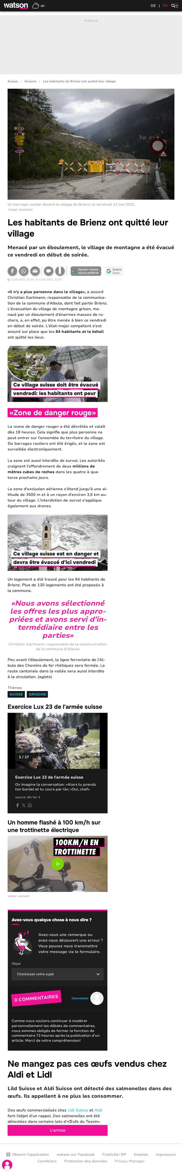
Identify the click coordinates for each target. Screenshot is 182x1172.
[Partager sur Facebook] (12, 271)
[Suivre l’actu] (114, 271)
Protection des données (85, 1161)
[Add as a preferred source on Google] (86, 271)
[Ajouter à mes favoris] (60, 271)
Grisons (30, 81)
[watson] (16, 5)
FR (165, 5)
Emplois (141, 1154)
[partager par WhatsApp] (29, 805)
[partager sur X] (24, 805)
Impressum (166, 1154)
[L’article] (91, 1097)
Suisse (13, 81)
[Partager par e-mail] (35, 271)
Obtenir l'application (30, 1154)
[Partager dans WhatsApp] (23, 271)
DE (153, 5)
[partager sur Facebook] (17, 805)
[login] (7, 1165)
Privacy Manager (130, 1161)
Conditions (47, 1161)
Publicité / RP (114, 1154)
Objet (16, 963)
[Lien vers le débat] (48, 271)
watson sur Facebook (76, 1154)
